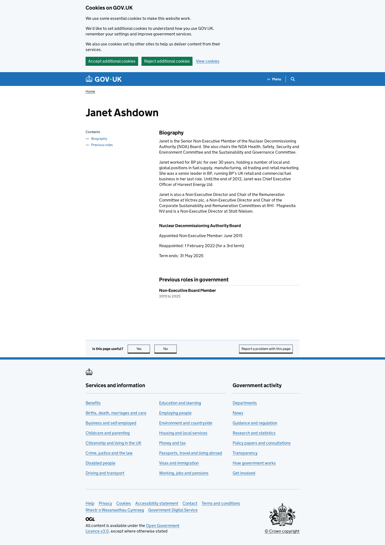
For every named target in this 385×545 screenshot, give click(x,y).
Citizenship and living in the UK (113, 442)
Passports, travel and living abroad (190, 453)
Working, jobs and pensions (184, 473)
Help (90, 503)
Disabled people (100, 463)
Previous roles (102, 145)
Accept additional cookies (111, 61)
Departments (245, 402)
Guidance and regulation (255, 422)
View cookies (207, 61)
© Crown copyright (282, 531)
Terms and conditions (221, 503)
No (170, 349)
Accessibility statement (156, 503)
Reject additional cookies (167, 61)
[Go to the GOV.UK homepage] (104, 79)
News (238, 412)
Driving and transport (105, 473)
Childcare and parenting (108, 432)
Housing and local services (183, 432)
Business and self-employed (111, 422)
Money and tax (172, 442)
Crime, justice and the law (109, 453)
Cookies (123, 503)
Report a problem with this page (266, 349)
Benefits (93, 402)
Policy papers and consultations (262, 442)
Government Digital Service (173, 509)
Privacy (105, 503)
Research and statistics (254, 432)
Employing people (175, 412)
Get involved (244, 473)
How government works (254, 463)
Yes (143, 349)
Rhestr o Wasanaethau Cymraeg (115, 509)
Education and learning (180, 402)
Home (90, 91)
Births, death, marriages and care (116, 412)
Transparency (245, 453)
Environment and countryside (185, 422)
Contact (189, 503)
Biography (99, 138)
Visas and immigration (179, 463)
